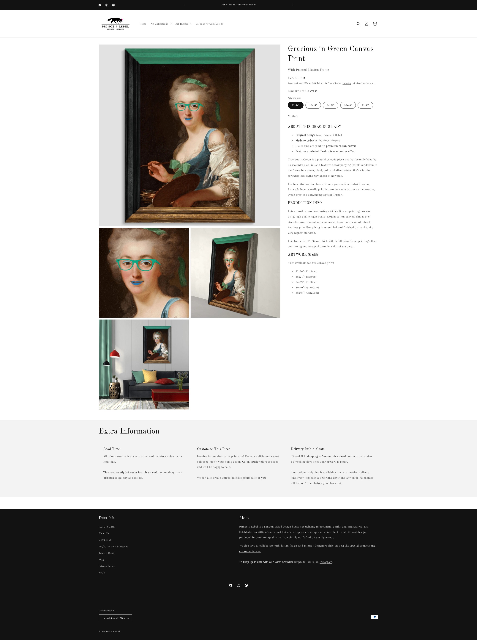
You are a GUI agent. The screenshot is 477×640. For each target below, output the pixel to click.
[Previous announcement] (184, 5)
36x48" (365, 105)
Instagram (326, 562)
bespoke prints (240, 477)
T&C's (102, 572)
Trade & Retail (107, 553)
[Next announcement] (293, 5)
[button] (161, 24)
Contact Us (105, 539)
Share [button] (295, 116)
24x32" (330, 105)
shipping (347, 83)
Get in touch (250, 461)
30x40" (348, 105)
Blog (101, 559)
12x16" (295, 105)
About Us (104, 533)
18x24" (313, 105)
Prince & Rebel (113, 631)
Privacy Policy (107, 566)
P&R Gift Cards (107, 526)
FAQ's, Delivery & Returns (113, 546)
